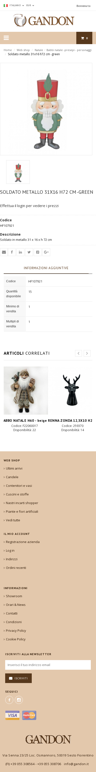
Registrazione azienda (23, 542)
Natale (39, 50)
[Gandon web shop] (48, 20)
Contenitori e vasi (19, 485)
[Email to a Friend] (4, 252)
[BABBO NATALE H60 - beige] (24, 391)
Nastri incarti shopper (22, 503)
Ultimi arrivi (14, 468)
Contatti (11, 613)
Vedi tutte (13, 520)
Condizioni (14, 622)
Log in (10, 550)
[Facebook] (9, 700)
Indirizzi (11, 559)
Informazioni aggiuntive (46, 268)
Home (8, 50)
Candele (12, 477)
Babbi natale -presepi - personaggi (69, 50)
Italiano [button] (15, 5)
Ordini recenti (16, 567)
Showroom (14, 596)
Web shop (23, 50)
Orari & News (16, 604)
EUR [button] (29, 5)
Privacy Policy (16, 630)
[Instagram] (19, 700)
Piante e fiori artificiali (22, 511)
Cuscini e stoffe (17, 494)
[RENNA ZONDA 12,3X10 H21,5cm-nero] (72, 391)
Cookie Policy (16, 639)
